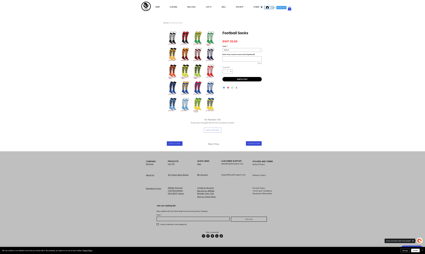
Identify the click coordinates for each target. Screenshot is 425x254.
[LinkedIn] (216, 236)
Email (159, 215)
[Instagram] (203, 236)
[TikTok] (221, 236)
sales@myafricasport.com (232, 164)
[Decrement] (224, 71)
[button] (289, 8)
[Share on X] (236, 87)
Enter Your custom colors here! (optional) (238, 54)
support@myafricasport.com (233, 175)
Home (165, 23)
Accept (415, 250)
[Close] (422, 250)
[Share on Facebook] (224, 87)
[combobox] (242, 50)
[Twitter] (212, 236)
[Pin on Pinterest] (228, 87)
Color (225, 46)
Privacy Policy (87, 250)
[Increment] (231, 71)
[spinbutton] (228, 71)
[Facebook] (208, 236)
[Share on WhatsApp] (232, 87)
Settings (405, 250)
